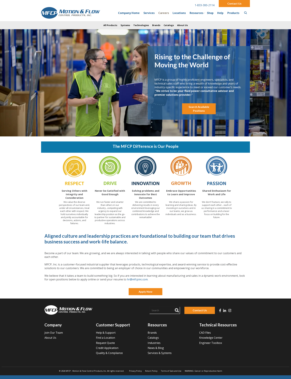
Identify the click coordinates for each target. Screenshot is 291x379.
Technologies (141, 25)
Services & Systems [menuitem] (160, 353)
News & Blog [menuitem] (156, 348)
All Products (110, 25)
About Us (182, 25)
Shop (210, 13)
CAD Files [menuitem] (205, 332)
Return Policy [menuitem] (151, 371)
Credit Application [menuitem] (107, 348)
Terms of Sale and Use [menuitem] (171, 371)
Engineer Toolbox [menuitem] (210, 343)
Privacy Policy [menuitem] (135, 371)
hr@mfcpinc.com (137, 279)
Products (233, 13)
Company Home (129, 13)
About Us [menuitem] (50, 338)
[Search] (177, 309)
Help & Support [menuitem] (106, 332)
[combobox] (164, 310)
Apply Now (145, 291)
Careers (163, 13)
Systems (125, 25)
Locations (179, 13)
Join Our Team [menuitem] (53, 332)
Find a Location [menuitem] (105, 338)
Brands (156, 25)
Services (149, 13)
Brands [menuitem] (152, 332)
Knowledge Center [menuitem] (210, 338)
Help (220, 13)
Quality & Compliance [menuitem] (109, 353)
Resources (196, 13)
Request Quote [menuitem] (105, 343)
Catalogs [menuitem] (153, 338)
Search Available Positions (199, 108)
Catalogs (169, 25)
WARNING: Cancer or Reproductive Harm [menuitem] (203, 371)
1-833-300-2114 (204, 5)
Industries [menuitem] (154, 343)
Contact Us (234, 3)
